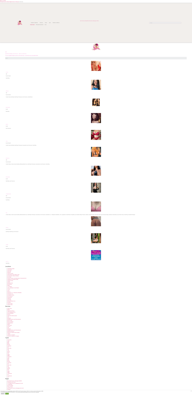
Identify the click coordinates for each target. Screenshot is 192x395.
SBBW (8, 355)
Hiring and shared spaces (12, 315)
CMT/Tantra (9, 325)
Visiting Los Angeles (11, 334)
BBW (8, 342)
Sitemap (8, 389)
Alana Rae (7, 227)
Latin (8, 350)
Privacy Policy (10, 386)
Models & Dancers (10, 331)
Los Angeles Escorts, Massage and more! (15, 383)
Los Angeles (9, 286)
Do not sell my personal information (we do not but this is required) (27, 392)
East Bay (9, 302)
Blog (45, 24)
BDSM (8, 309)
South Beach (9, 269)
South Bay (9, 271)
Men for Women (10, 321)
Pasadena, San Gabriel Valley (12, 279)
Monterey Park (10, 283)
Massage (9, 318)
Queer (8, 354)
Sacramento (9, 297)
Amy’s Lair (7, 261)
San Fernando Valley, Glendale (13, 275)
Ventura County (10, 273)
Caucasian (9, 345)
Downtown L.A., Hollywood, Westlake (14, 292)
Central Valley (10, 304)
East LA (8, 291)
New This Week (10, 385)
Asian (8, 341)
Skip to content (3, 0)
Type (50, 22)
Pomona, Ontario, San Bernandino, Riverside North (16, 278)
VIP (8, 374)
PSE (8, 353)
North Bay (9, 299)
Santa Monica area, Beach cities (13, 274)
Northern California (56, 22)
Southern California (34, 22)
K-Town (8, 289)
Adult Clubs (9, 308)
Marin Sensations (8, 107)
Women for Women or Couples (13, 336)
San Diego (9, 277)
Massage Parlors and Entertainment (14, 319)
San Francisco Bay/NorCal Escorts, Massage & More (89, 20)
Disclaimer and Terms (11, 382)
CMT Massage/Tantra (11, 312)
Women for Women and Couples (13, 332)
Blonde (8, 344)
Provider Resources (39, 24)
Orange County (10, 280)
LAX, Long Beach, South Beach (13, 287)
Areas (46, 22)
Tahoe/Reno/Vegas (10, 268)
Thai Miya (7, 244)
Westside (9, 272)
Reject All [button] (2, 393)
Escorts (8, 314)
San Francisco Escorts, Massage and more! (15, 388)
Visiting (8, 333)
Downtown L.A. (10, 293)
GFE (8, 349)
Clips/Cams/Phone (10, 310)
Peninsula (9, 298)
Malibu (8, 285)
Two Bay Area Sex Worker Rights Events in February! (9, 1)
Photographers (10, 322)
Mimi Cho (7, 124)
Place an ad (32, 24)
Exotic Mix (9, 348)
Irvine (8, 290)
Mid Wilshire (9, 284)
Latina (8, 367)
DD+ (8, 347)
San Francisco (10, 296)
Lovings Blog (9, 384)
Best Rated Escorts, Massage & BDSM (14, 380)
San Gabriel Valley (10, 295)
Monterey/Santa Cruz (11, 301)
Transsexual (9, 373)
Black (8, 343)
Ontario (8, 281)
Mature (8, 351)
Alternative (9, 339)
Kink (8, 316)
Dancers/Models (10, 313)
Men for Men (9, 320)
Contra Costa (9, 303)
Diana (6, 212)
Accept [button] (7, 393)
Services (41, 22)
